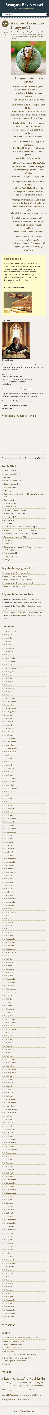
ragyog (10, 1390)
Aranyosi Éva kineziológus (13, 1344)
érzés (23, 1399)
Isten (15, 1385)
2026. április (8, 644)
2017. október (9, 985)
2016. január (8, 1056)
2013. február (8, 1173)
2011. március (9, 1249)
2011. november (10, 1223)
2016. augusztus (10, 1032)
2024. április (8, 725)
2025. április (8, 685)
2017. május (8, 1002)
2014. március (9, 1129)
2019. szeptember (10, 908)
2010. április (8, 1286)
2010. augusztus (10, 1273)
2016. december (10, 1019)
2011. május (8, 1243)
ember (28, 1382)
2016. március (9, 1049)
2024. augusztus (10, 711)
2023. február (8, 771)
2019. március (9, 929)
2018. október (9, 945)
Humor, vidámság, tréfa (12, 513)
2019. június (8, 919)
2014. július (8, 1116)
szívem (18, 1395)
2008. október (9, 1316)
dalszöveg (7, 487)
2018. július (8, 955)
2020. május (8, 882)
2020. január (8, 895)
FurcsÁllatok (8, 506)
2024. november (10, 701)
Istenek (30, 34)
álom (15, 1399)
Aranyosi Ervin (15, 34)
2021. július (8, 835)
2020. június (8, 878)
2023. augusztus (10, 751)
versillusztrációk (10, 556)
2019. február (8, 932)
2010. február (8, 1293)
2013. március (9, 1169)
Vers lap (7, 1364)
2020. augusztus (10, 872)
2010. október (9, 1266)
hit (7, 1386)
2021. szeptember (10, 828)
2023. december (10, 738)
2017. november (10, 982)
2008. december (10, 1310)
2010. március (9, 1290)
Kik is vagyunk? (38, 34)
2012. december (10, 1179)
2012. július (8, 1196)
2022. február (8, 812)
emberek (33, 1383)
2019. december (10, 898)
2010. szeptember (10, 1270)
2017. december (10, 979)
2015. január (8, 1096)
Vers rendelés (9, 553)
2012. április (8, 1206)
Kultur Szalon (9, 1351)
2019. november (10, 902)
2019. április (8, 925)
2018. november (10, 942)
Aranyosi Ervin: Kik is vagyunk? (27, 25)
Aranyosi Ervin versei (24, 5)
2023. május (8, 761)
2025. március (9, 688)
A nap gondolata (10, 474)
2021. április (8, 845)
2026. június (8, 638)
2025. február (8, 691)
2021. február (8, 852)
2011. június (8, 1239)
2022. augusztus (10, 792)
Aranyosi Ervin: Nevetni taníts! (27, 599)
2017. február (8, 1012)
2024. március (9, 728)
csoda (22, 1382)
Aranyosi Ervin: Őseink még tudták (17, 573)
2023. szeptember (10, 748)
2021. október (9, 825)
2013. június (8, 1159)
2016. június (8, 1039)
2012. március (9, 1209)
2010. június (8, 1280)
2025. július (8, 675)
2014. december (10, 1099)
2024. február (8, 731)
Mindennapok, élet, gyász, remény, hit (28, 32)
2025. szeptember (10, 668)
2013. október (9, 1146)
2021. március (9, 848)
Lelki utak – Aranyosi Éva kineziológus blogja (20, 1354)
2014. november (10, 1102)
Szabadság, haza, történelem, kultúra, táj (19, 533)
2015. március (9, 1089)
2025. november (10, 661)
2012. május (8, 1203)
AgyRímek (8, 477)
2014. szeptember (10, 1109)
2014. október (9, 1106)
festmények (8, 503)
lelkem (30, 1386)
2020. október (9, 865)
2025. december (10, 658)
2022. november (10, 781)
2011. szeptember (10, 1229)
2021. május (8, 842)
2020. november (10, 862)
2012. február (8, 1213)
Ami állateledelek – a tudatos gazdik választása (21, 1337)
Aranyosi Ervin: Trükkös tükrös (15, 576)
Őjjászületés (19, 36)
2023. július (8, 755)
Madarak (7, 520)
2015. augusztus (10, 1072)
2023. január (8, 775)
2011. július (8, 1236)
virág (8, 1399)
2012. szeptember (10, 1189)
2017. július (8, 995)
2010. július (8, 1276)
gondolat (4, 1386)
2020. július (8, 875)
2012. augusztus (10, 1193)
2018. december (10, 939)
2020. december (10, 858)
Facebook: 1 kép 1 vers (12, 1347)
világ (4, 1399)
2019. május (8, 922)
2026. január (8, 655)
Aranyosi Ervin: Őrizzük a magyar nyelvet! (26, 612)
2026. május (8, 641)
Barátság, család (10, 484)
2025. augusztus (10, 671)
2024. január (8, 735)
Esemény (7, 500)
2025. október (9, 665)
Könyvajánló (8, 516)
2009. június (8, 1303)
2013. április (8, 1166)
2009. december (10, 1300)
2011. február (8, 1253)
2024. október (9, 705)
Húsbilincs (24, 34)
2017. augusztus (10, 992)
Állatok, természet (10, 480)
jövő (21, 1386)
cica (19, 1383)
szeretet (7, 540)
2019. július (8, 915)
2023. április (8, 765)
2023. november (10, 741)
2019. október (9, 905)
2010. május (8, 1283)
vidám (40, 1395)
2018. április (8, 965)
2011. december (10, 1219)
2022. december (10, 778)
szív (9, 1394)
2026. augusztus (10, 631)
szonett (6, 543)
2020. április (8, 885)
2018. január (8, 975)
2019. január (8, 935)
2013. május (8, 1163)
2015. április (8, 1086)
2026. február (8, 651)
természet (28, 1395)
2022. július (8, 795)
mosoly (40, 1385)
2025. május (8, 681)
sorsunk (25, 36)
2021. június (8, 838)
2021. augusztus (10, 832)
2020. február (8, 892)
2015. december (10, 1059)
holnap (10, 1386)
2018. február (8, 972)
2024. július (8, 715)
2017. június (8, 999)
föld (42, 1382)
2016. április (8, 1046)
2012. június (8, 1199)
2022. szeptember (10, 788)
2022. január (8, 815)
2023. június (8, 758)
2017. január (8, 1015)
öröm (27, 1399)
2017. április (8, 1005)
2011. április (8, 1246)
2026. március (9, 648)
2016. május (8, 1042)
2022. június (8, 798)
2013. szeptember (10, 1149)
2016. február (8, 1052)
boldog (8, 1382)
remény (15, 1390)
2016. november (10, 1022)
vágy (11, 1399)
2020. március (9, 888)
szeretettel (40, 1390)
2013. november (10, 1142)
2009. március (9, 1306)
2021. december (10, 818)
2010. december (10, 1260)
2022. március (9, 808)
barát (3, 1383)
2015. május (8, 1082)
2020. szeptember (10, 868)
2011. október (9, 1226)
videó (6, 559)
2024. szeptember (10, 708)
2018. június (8, 959)
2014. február (8, 1132)
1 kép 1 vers (8, 470)
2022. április (8, 805)
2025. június (8, 678)
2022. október (9, 785)
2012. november (10, 1183)
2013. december (10, 1139)
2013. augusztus (10, 1153)
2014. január (8, 1136)
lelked (25, 1386)
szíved (13, 1395)
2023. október (9, 745)
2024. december (10, 698)
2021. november (10, 822)
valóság (31, 36)
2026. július (8, 634)
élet (19, 1399)
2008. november (10, 1313)
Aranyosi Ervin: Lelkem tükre (14, 586)
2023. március (9, 768)
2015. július (8, 1076)
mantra (6, 523)
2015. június (8, 1079)
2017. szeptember (10, 989)
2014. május (8, 1122)
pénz (6, 1390)
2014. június (8, 1119)
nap (3, 1389)
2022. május (8, 802)
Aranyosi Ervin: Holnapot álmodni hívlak (18, 583)
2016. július (8, 1035)
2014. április (8, 1126)
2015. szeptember (10, 1069)
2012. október (9, 1186)
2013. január (8, 1176)
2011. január (8, 1256)
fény (38, 1382)
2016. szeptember (10, 1029)
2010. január (8, 1296)
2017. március (9, 1009)
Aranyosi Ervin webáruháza (14, 1341)
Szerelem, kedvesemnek (13, 537)
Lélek (12, 36)
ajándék (20, 1379)
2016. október (9, 1025)
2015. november (10, 1062)
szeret (24, 1390)
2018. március (9, 969)
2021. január (8, 855)
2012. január (8, 1216)
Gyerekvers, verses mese (13, 510)
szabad (20, 1390)
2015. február (8, 1092)
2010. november (10, 1263)
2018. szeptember (10, 949)
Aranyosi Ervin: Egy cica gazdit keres (18, 579)
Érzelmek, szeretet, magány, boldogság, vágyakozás (23, 494)
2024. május (8, 721)
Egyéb (6, 490)
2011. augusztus (10, 1233)
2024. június (8, 718)
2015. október (9, 1066)
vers (35, 36)
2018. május (8, 962)
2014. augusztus (10, 1112)
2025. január (8, 695)
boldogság (14, 1383)
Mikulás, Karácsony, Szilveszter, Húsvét (19, 526)
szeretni (4, 1395)
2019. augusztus (10, 912)
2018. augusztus (10, 952)
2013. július (8, 1156)
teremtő (23, 1395)
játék (18, 1386)
